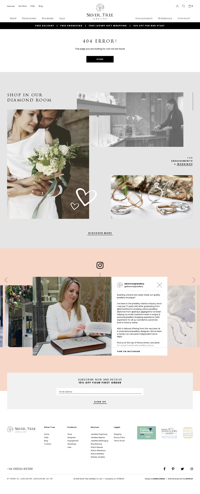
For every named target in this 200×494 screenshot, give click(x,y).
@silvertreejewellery (133, 286)
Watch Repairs (97, 447)
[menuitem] (11, 6)
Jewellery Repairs (98, 437)
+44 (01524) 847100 (20, 469)
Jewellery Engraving (99, 434)
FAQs (46, 437)
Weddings (71, 444)
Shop (69, 434)
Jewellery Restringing (99, 441)
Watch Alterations (98, 450)
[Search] (183, 6)
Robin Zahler (159, 479)
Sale (69, 447)
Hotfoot (189, 479)
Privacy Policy (119, 437)
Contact (47, 444)
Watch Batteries (97, 454)
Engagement (72, 441)
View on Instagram (128, 351)
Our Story (23, 6)
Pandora (48, 18)
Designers (71, 437)
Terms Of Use (119, 441)
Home (46, 434)
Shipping (117, 434)
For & (182, 160)
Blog (46, 441)
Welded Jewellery (98, 457)
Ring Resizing (96, 444)
